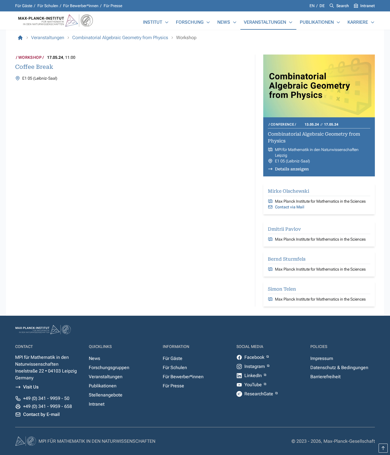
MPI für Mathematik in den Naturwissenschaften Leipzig (317, 152)
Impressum (321, 358)
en (312, 5)
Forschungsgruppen (109, 367)
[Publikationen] (338, 22)
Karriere (357, 22)
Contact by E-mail (41, 414)
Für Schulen (47, 5)
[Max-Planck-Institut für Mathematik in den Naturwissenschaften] (20, 38)
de (322, 5)
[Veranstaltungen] (290, 22)
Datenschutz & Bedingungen (339, 367)
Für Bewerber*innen (80, 5)
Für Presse (113, 5)
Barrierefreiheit (325, 376)
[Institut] (166, 22)
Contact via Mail (289, 207)
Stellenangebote (105, 395)
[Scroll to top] (383, 448)
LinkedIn (253, 375)
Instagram (255, 366)
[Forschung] (208, 22)
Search (342, 5)
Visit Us (31, 387)
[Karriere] (372, 22)
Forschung (190, 22)
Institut (152, 22)
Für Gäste (23, 5)
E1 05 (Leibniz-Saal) (292, 161)
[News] (234, 22)
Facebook (255, 357)
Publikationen (317, 22)
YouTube (253, 384)
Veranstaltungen (265, 22)
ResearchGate (259, 393)
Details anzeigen (292, 169)
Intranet (367, 5)
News (223, 22)
